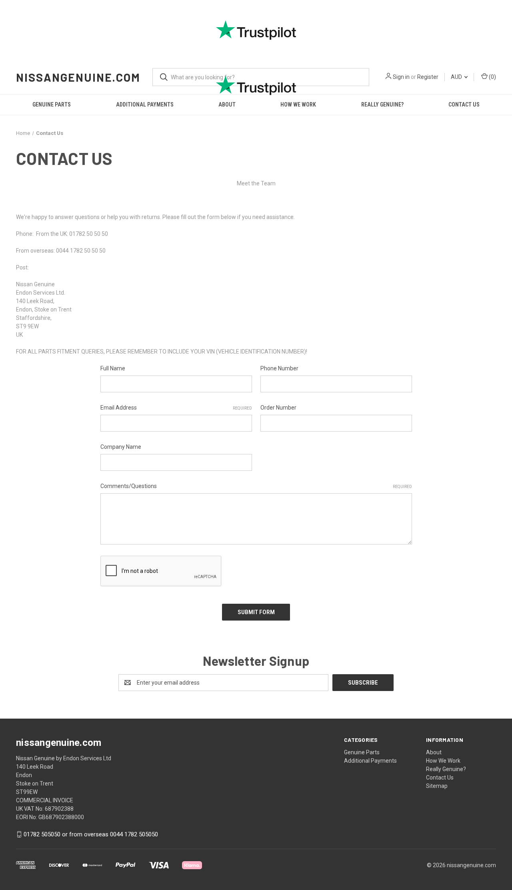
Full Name (112, 368)
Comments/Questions (256, 486)
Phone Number (279, 368)
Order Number (278, 407)
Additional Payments (370, 760)
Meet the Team (256, 183)
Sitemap (437, 786)
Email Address (176, 407)
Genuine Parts (362, 752)
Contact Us (440, 777)
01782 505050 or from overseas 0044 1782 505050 (91, 834)
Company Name (120, 447)
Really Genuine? (446, 769)
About (434, 752)
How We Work (443, 760)
